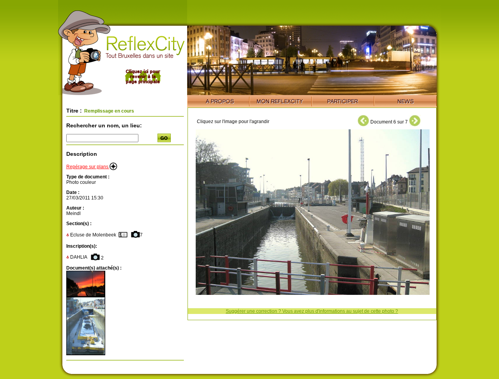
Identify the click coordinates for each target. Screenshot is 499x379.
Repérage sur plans (88, 166)
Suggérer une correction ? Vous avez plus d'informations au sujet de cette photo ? (312, 311)
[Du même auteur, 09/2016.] (85, 295)
